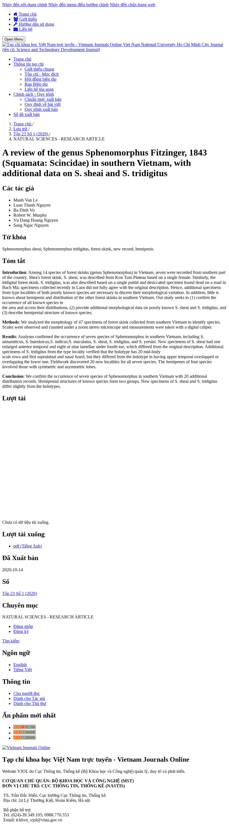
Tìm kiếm (10, 641)
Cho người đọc (26, 693)
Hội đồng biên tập (40, 79)
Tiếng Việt (22, 669)
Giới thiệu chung (39, 69)
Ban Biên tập (36, 84)
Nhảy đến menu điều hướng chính (78, 4)
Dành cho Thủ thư (29, 703)
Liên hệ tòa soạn (39, 89)
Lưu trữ (20, 128)
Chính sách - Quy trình (33, 94)
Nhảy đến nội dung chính (24, 4)
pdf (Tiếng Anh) (27, 546)
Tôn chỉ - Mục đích (42, 74)
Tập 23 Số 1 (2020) (31, 134)
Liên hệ (25, 29)
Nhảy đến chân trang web (132, 4)
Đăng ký (21, 631)
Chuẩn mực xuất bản (43, 99)
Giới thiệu (27, 19)
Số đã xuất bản (26, 114)
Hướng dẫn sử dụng (36, 24)
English (20, 664)
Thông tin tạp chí (28, 64)
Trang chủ (27, 14)
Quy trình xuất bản (41, 109)
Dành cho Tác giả (29, 698)
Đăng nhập (23, 626)
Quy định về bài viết (43, 104)
